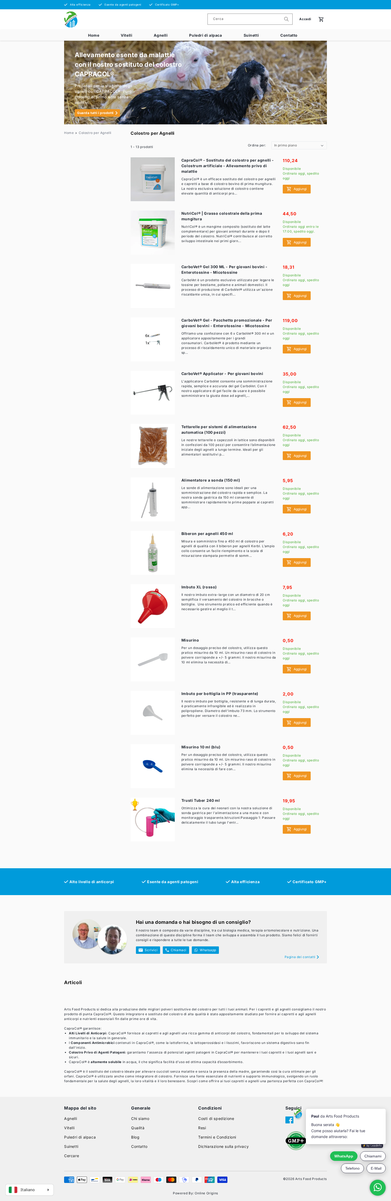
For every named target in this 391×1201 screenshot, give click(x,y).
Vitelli (126, 35)
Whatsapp (208, 950)
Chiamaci (178, 950)
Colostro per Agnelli (95, 133)
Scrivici (151, 950)
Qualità (137, 1128)
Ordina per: (257, 145)
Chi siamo (140, 1118)
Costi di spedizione (216, 1118)
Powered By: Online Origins (195, 1193)
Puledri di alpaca (205, 35)
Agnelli (161, 35)
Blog (135, 1137)
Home (93, 35)
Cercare (71, 1155)
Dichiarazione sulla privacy (223, 1146)
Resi (202, 1128)
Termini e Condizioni (217, 1137)
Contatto (289, 35)
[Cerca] (286, 19)
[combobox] (250, 19)
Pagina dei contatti (300, 957)
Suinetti (251, 35)
